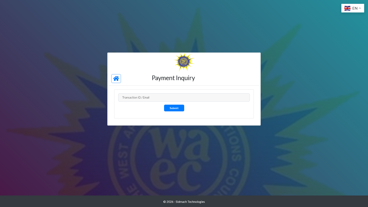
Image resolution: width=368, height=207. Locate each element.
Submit (174, 108)
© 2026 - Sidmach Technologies (184, 201)
